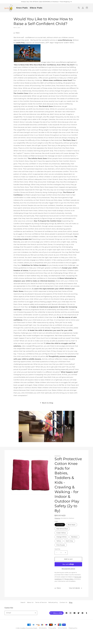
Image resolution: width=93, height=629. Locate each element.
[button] (79, 8)
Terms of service (62, 628)
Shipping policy (73, 628)
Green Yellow (61, 533)
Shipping (57, 518)
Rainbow (74, 537)
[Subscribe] (35, 613)
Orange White (61, 537)
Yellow (58, 541)
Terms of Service (41, 602)
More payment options (68, 568)
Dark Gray (69, 541)
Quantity (57, 549)
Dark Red (59, 524)
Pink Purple (60, 545)
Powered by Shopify (31, 628)
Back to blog (47, 403)
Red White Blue (62, 529)
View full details (74, 588)
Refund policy (53, 602)
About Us (30, 602)
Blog (70, 602)
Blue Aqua (71, 524)
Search (23, 602)
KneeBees (23, 628)
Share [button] (18, 33)
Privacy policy (52, 628)
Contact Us (63, 602)
